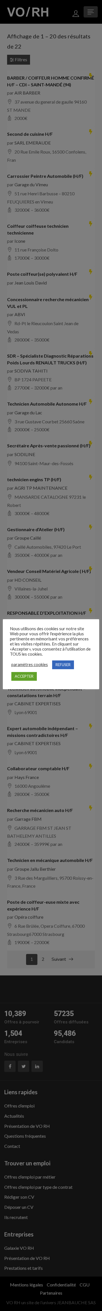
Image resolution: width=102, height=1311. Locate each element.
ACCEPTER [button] (24, 676)
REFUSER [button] (63, 664)
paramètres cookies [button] (29, 664)
